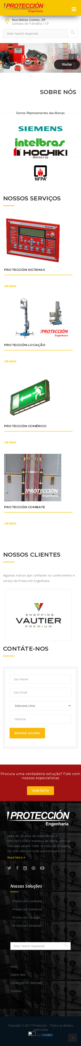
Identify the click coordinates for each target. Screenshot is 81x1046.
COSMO (47, 1035)
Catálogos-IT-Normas (26, 983)
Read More (15, 857)
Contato (40, 791)
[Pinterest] (33, 868)
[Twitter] (9, 868)
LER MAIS (10, 286)
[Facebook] (17, 868)
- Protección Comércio (26, 909)
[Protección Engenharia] (23, 7)
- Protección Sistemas (26, 925)
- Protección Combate (26, 901)
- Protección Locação (25, 917)
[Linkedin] (25, 868)
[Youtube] (42, 868)
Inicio (14, 966)
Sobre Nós (18, 974)
